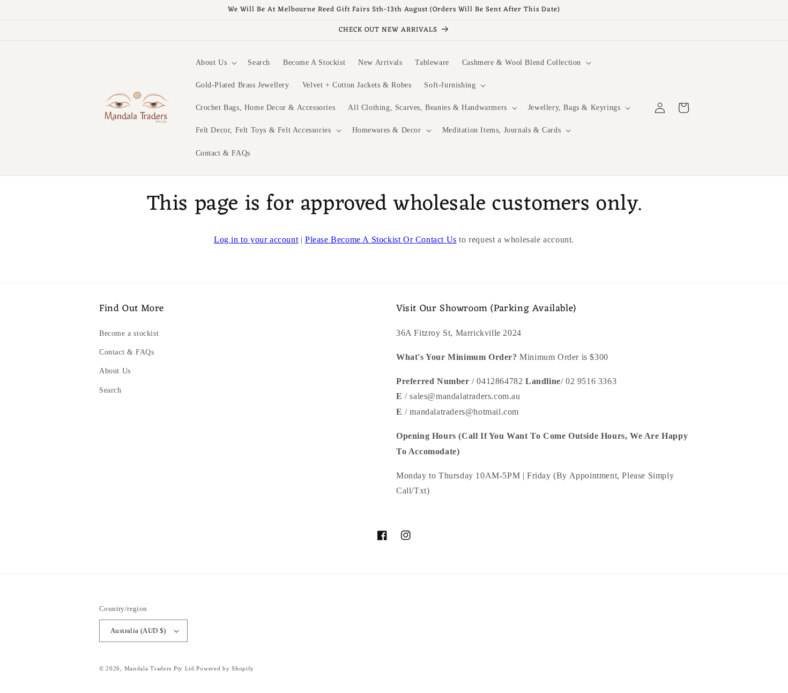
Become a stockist (129, 333)
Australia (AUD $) (138, 630)
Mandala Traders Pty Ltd (159, 668)
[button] (215, 62)
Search (110, 390)
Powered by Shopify (225, 668)
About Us (115, 371)
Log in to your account (256, 239)
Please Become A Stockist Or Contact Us (381, 239)
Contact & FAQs (126, 352)
